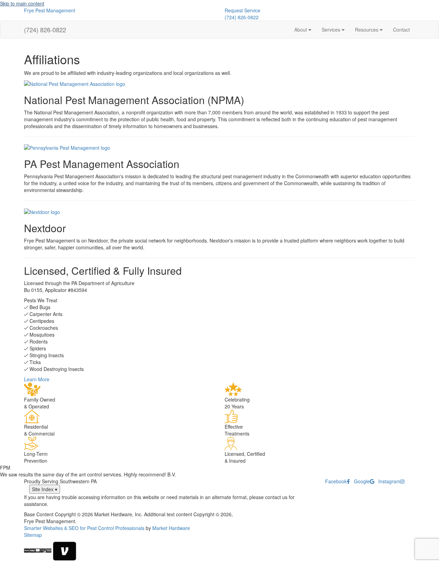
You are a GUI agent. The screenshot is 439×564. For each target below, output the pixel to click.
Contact (401, 29)
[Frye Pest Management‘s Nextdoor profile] (42, 210)
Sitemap (33, 534)
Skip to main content (22, 3)
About (301, 29)
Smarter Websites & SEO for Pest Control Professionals (84, 527)
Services (332, 29)
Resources (367, 29)
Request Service (242, 10)
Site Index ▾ (44, 489)
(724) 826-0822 (242, 17)
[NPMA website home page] (74, 83)
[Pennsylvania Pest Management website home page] (67, 147)
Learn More (36, 379)
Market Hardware (171, 527)
